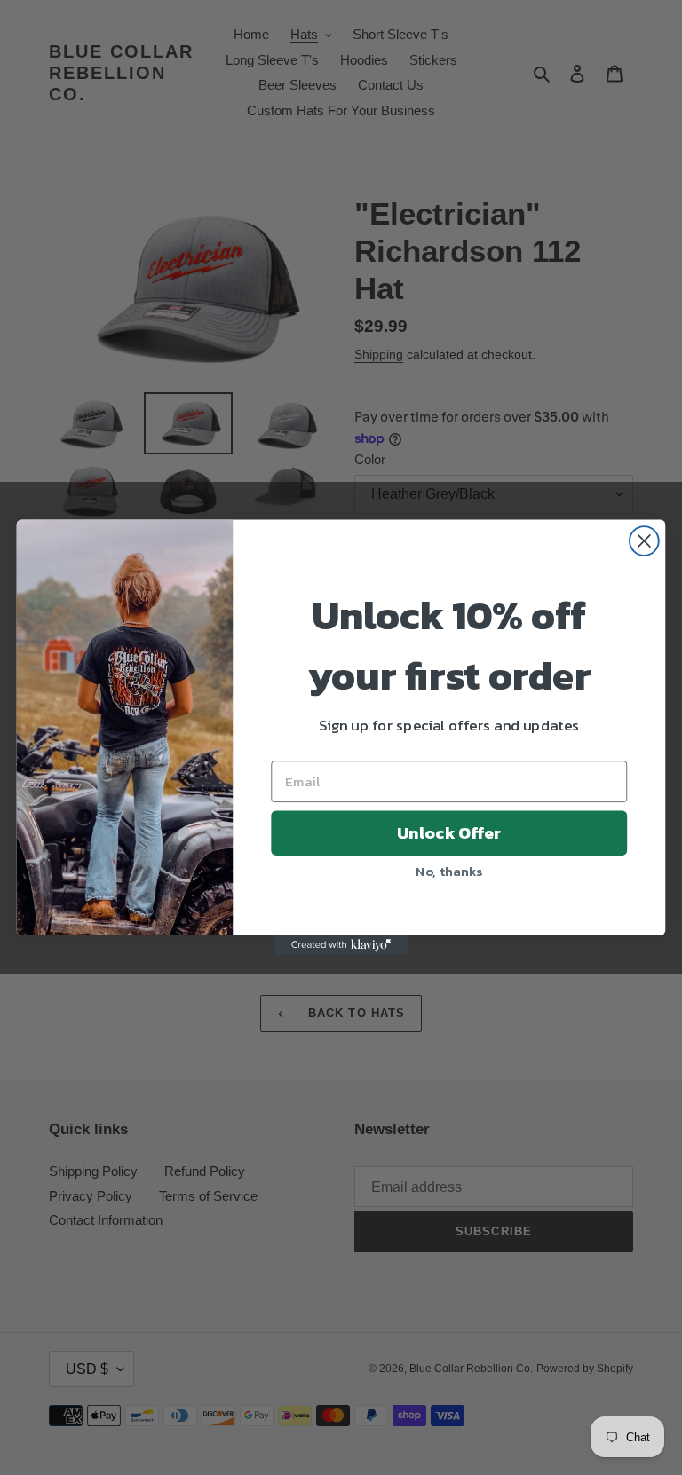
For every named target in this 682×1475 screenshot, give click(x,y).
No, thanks (449, 870)
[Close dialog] (644, 541)
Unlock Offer (449, 832)
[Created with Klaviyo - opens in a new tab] (341, 945)
